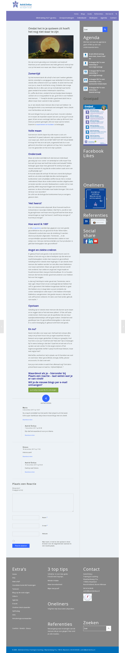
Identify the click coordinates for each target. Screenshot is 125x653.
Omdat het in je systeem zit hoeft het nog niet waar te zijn (49, 30)
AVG (14, 615)
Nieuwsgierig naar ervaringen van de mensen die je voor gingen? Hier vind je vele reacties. (61, 631)
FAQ (13, 578)
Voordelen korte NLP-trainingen (24, 585)
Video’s (15, 596)
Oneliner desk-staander (21, 607)
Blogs (83, 14)
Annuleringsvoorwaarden (21, 618)
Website (45, 534)
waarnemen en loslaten (45, 124)
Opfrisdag (16, 611)
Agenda (15, 600)
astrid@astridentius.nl (91, 591)
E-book (14, 603)
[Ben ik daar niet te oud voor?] (2, 326)
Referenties (98, 14)
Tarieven (15, 589)
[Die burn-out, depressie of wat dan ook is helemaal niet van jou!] (123, 326)
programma (36, 228)
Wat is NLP (16, 581)
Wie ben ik (109, 14)
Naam (44, 517)
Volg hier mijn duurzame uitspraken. (61, 609)
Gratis (89, 14)
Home (76, 14)
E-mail (45, 525)
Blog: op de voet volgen (21, 592)
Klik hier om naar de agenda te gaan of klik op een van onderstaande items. (94, 44)
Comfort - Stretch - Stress (21, 628)
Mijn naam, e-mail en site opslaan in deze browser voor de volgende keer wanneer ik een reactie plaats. (56, 544)
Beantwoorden (27, 420)
